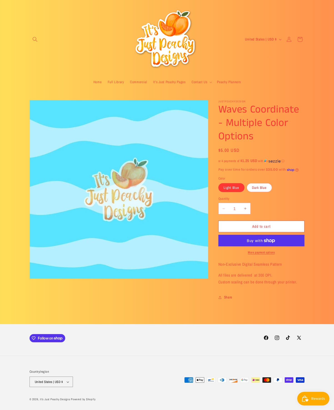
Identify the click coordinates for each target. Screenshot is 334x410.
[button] (35, 39)
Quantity (223, 199)
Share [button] (228, 297)
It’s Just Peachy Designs (55, 399)
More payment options (261, 252)
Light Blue (231, 187)
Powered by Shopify (83, 399)
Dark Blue (259, 187)
